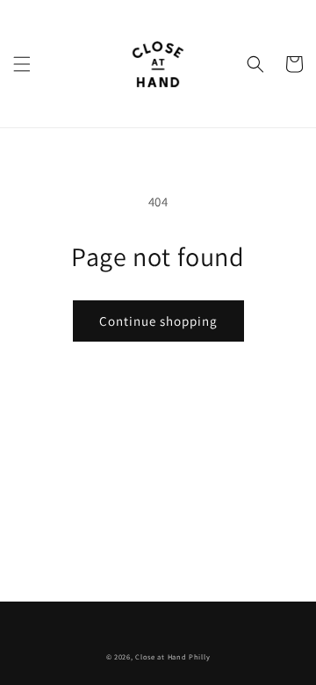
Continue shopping (158, 321)
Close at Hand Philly (172, 656)
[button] (22, 64)
